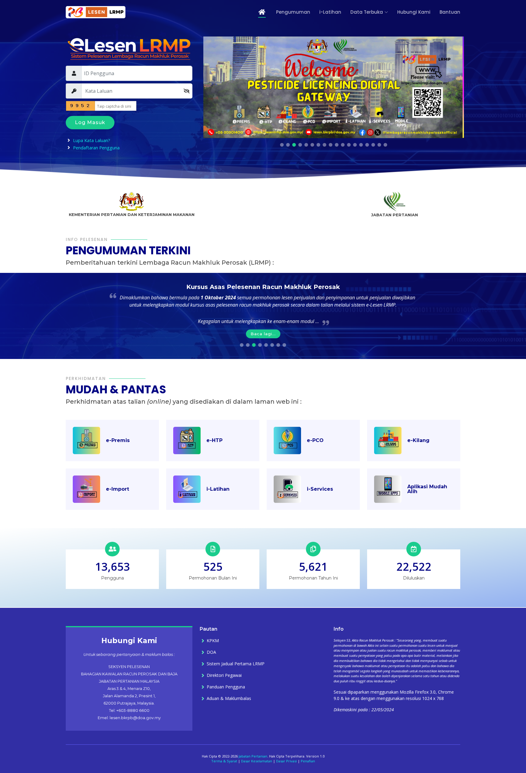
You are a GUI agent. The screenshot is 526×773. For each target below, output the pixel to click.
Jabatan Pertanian (253, 756)
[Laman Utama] (258, 12)
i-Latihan (330, 12)
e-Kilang (418, 440)
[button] (282, 145)
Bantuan (450, 12)
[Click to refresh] (76, 105)
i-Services (320, 489)
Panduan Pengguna (226, 687)
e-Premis (118, 440)
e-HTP (214, 440)
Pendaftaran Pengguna (96, 148)
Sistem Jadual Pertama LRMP (236, 664)
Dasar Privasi (286, 761)
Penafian (308, 761)
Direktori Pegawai (224, 675)
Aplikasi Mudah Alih (427, 489)
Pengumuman (293, 12)
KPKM (213, 641)
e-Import (117, 489)
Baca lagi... (263, 333)
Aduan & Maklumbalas (229, 698)
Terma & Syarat (224, 761)
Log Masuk (90, 122)
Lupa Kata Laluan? (91, 140)
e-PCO (315, 440)
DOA (211, 652)
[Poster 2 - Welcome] (333, 87)
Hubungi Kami (413, 12)
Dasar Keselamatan (256, 761)
